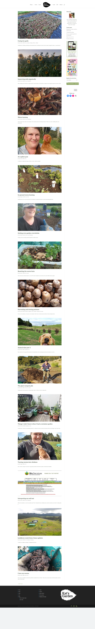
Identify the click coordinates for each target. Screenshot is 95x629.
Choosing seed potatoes (70, 38)
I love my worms (23, 573)
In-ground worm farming (26, 195)
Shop (31, 4)
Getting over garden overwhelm (28, 233)
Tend (28, 196)
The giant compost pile (25, 386)
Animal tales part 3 (24, 348)
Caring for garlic (23, 41)
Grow (36, 4)
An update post (23, 157)
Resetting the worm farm (26, 271)
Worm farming (23, 117)
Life (57, 4)
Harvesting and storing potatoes (28, 309)
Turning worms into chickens (27, 462)
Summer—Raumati (37, 311)
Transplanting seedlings (70, 32)
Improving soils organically (27, 79)
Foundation (27, 425)
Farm (40, 4)
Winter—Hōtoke (35, 42)
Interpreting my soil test (26, 498)
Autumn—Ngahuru (28, 311)
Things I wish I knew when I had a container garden (35, 424)
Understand (29, 81)
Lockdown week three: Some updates (30, 538)
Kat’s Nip (21, 599)
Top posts (41, 311)
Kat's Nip (69, 20)
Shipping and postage (42, 596)
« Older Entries (20, 583)
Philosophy (31, 235)
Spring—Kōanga (29, 42)
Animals (26, 349)
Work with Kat (41, 593)
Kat (19, 42)
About (61, 4)
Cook (54, 4)
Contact (40, 591)
